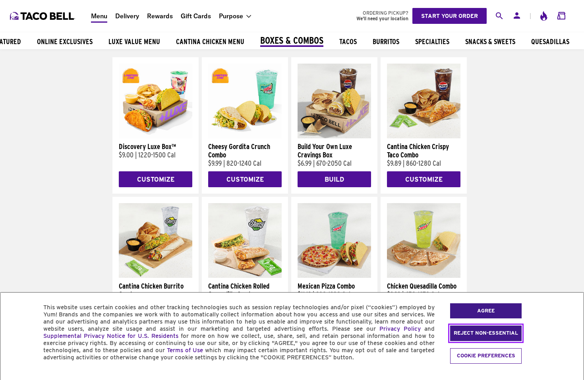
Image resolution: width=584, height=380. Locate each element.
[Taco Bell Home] (43, 16)
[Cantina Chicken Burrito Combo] (155, 276)
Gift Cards (196, 16)
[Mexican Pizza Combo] (334, 276)
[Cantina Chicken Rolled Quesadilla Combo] (245, 276)
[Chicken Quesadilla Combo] (423, 276)
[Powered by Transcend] (13, 375)
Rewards (160, 16)
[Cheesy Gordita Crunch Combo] (245, 136)
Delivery (127, 16)
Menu (99, 16)
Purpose (231, 16)
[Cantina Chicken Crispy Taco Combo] (423, 136)
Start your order (449, 16)
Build (334, 179)
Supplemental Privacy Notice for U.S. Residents (110, 335)
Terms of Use (185, 350)
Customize (155, 179)
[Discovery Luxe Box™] (155, 136)
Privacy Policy (400, 328)
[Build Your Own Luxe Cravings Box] (334, 136)
